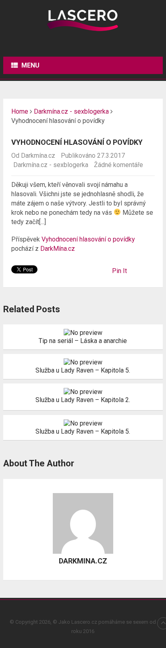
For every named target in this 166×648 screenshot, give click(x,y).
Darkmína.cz (38, 155)
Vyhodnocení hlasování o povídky (88, 239)
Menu (30, 65)
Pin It (119, 271)
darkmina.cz (83, 561)
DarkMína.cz (57, 248)
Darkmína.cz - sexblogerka (50, 165)
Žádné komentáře (118, 165)
